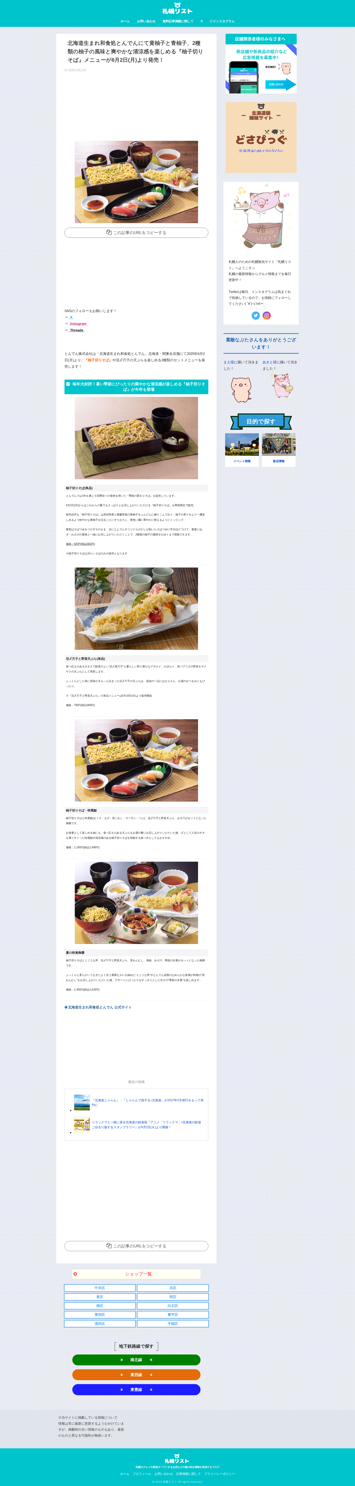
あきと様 (270, 362)
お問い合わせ (146, 21)
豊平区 (173, 1315)
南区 (99, 1306)
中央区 (100, 1288)
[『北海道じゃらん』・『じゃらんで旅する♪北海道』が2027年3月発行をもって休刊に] (139, 1110)
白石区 (173, 1306)
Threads (76, 330)
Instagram (77, 324)
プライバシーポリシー (219, 1474)
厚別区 (100, 1315)
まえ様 (229, 362)
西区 (172, 1297)
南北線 (136, 1360)
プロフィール (142, 1474)
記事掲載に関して (188, 1474)
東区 (99, 1297)
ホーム (125, 21)
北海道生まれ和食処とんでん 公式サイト (100, 1007)
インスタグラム (224, 21)
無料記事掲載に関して (178, 21)
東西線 (136, 1375)
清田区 (100, 1324)
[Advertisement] (136, 108)
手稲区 (173, 1324)
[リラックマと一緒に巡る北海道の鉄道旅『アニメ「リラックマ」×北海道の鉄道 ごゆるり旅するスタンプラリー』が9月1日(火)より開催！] (139, 1132)
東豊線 (136, 1389)
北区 (172, 1288)
